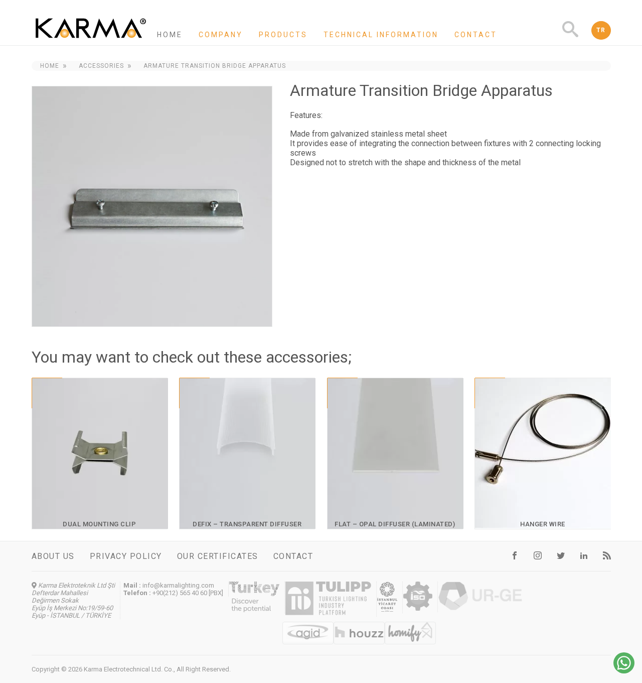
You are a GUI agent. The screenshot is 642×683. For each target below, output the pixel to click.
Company (221, 35)
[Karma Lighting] (90, 40)
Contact (475, 35)
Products (283, 35)
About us (53, 556)
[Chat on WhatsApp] (623, 670)
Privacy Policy (126, 556)
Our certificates (217, 556)
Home (170, 35)
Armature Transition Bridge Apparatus (214, 65)
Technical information (381, 35)
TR (601, 30)
